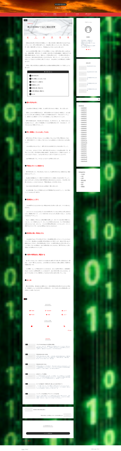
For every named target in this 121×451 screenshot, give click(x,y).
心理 (82, 178)
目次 (47, 71)
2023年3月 (84, 134)
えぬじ (88, 37)
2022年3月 (84, 153)
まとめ (33, 94)
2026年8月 (84, 108)
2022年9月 (84, 145)
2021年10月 (84, 161)
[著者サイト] (32, 326)
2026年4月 (84, 116)
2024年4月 (84, 122)
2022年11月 (84, 140)
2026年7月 (84, 110)
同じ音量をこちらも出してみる (39, 78)
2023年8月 (84, 128)
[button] (99, 99)
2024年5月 (84, 120)
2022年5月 (84, 149)
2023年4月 (84, 132)
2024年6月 (84, 118)
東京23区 (83, 180)
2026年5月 (84, 114)
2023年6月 (84, 130)
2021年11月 (84, 159)
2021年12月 (84, 157)
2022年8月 (84, 147)
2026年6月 (84, 112)
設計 (82, 184)
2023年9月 (84, 126)
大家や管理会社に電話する (38, 91)
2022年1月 (84, 155)
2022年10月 (84, 142)
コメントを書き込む (48, 433)
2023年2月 (84, 136)
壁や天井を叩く (35, 75)
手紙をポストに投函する (37, 81)
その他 (83, 174)
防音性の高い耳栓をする (37, 88)
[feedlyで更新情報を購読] (48, 326)
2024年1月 (84, 124)
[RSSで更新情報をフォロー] (64, 326)
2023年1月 (84, 138)
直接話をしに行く (36, 84)
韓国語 (83, 186)
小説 (82, 176)
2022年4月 (84, 151)
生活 (82, 182)
